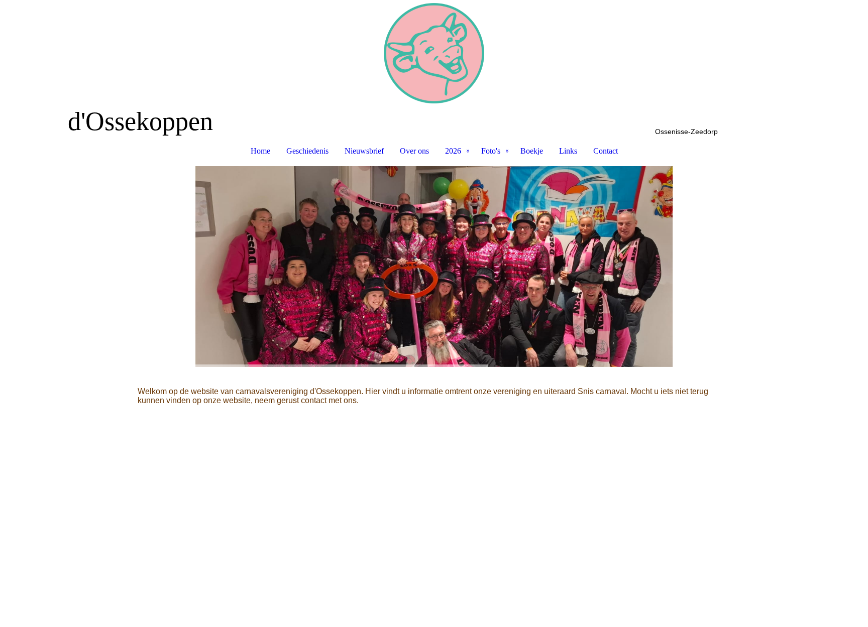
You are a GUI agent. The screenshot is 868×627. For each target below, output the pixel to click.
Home (260, 151)
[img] (434, 53)
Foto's (490, 151)
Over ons (414, 151)
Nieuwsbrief (364, 151)
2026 (453, 151)
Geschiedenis (307, 151)
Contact (605, 151)
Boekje (531, 151)
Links (568, 151)
